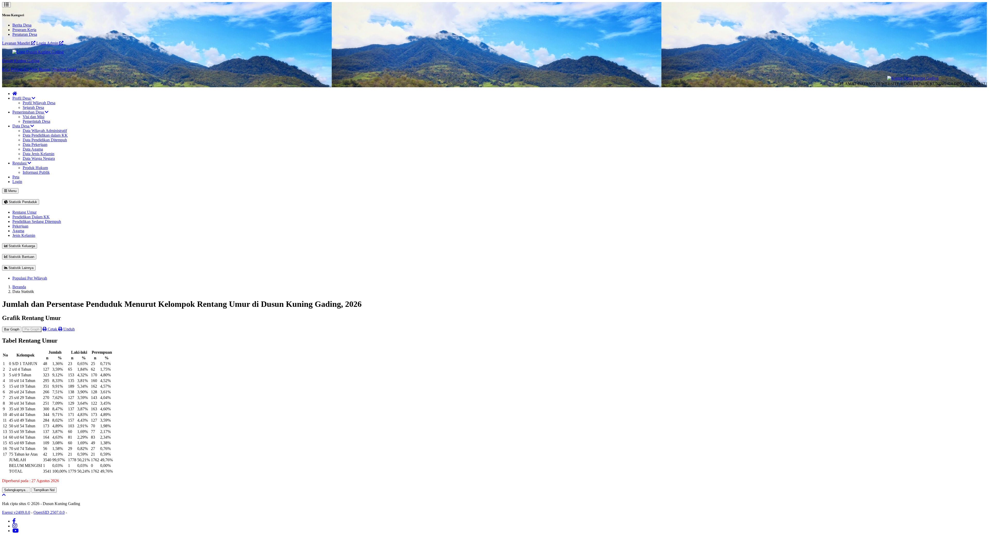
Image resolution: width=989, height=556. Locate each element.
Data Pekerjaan (35, 144)
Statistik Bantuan (20, 257)
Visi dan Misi (33, 117)
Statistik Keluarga (21, 246)
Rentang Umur (24, 212)
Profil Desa (22, 98)
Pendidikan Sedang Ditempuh (36, 221)
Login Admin (47, 43)
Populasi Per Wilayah (29, 278)
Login (17, 181)
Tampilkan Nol (44, 490)
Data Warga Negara (39, 158)
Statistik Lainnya (20, 268)
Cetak (52, 329)
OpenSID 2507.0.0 (49, 512)
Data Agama (33, 149)
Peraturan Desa (24, 34)
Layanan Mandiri (16, 43)
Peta (15, 177)
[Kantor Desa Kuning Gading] (898, 78)
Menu (11, 191)
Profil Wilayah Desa (39, 103)
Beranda (19, 287)
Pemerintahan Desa (28, 112)
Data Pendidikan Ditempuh (45, 140)
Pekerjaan (20, 226)
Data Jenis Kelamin (38, 154)
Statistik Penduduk (22, 202)
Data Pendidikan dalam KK (45, 135)
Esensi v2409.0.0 (16, 512)
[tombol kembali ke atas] (4, 495)
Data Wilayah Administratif (45, 130)
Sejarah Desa (33, 107)
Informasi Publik (36, 172)
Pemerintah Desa (36, 121)
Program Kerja (24, 30)
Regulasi (20, 163)
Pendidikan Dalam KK (31, 217)
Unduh (68, 329)
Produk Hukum (35, 168)
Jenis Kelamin (23, 235)
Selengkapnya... (16, 490)
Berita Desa (21, 25)
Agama (18, 231)
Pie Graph (31, 329)
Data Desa (21, 126)
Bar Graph (11, 329)
